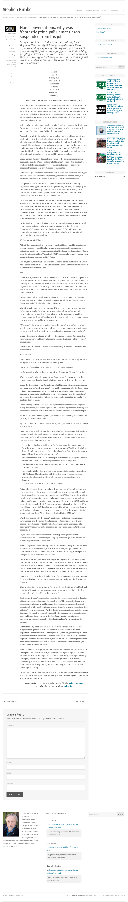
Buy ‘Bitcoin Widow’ (104, 45)
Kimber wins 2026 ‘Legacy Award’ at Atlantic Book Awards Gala (115, 130)
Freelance (115, 10)
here (4, 846)
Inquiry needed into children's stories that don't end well (115, 98)
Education (12, 58)
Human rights (11, 60)
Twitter (13, 77)
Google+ (13, 83)
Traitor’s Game (92, 10)
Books (105, 10)
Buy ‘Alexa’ (100, 32)
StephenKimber (10, 37)
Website (9, 783)
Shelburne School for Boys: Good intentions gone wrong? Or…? (115, 109)
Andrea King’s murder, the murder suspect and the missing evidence (114, 85)
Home (79, 10)
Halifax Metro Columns (113, 79)
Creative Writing (112, 125)
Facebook (12, 80)
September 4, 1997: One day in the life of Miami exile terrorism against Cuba (116, 143)
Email (9, 773)
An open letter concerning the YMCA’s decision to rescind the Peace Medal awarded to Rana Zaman (116, 158)
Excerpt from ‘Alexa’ (104, 29)
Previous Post (12, 701)
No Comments (11, 40)
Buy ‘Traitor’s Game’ (104, 58)
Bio (123, 10)
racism (13, 62)
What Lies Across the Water (115, 137)
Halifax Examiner (112, 104)
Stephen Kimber (18, 9)
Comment (11, 725)
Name (9, 763)
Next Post (81, 701)
